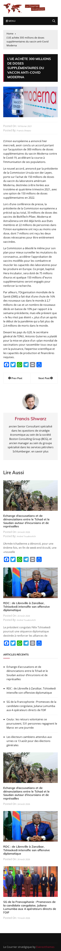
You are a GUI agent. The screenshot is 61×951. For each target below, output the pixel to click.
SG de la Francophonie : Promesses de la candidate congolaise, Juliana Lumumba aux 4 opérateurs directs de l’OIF (31, 706)
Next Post (44, 378)
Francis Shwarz (24, 130)
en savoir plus (39, 451)
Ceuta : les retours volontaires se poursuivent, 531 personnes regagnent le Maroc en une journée (32, 723)
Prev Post (16, 378)
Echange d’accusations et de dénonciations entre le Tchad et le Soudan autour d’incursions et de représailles (26, 521)
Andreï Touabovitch (26, 536)
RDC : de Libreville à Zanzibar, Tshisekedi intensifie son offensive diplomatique (26, 606)
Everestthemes (45, 947)
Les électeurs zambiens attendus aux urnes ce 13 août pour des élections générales (29, 741)
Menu (11, 20)
